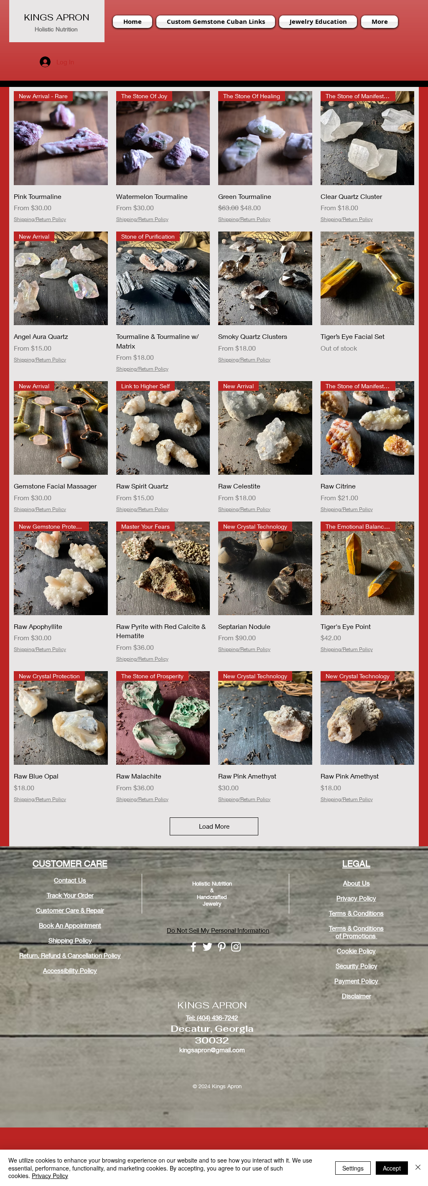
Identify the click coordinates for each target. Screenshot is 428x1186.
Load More (214, 826)
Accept (392, 1168)
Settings (353, 1168)
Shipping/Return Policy (40, 219)
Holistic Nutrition (56, 29)
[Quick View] (265, 279)
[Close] (418, 1167)
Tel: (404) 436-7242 (212, 1017)
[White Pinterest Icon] (221, 946)
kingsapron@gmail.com (212, 1050)
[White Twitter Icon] (207, 946)
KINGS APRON (56, 17)
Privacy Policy (50, 1175)
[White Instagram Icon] (235, 946)
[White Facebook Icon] (193, 946)
